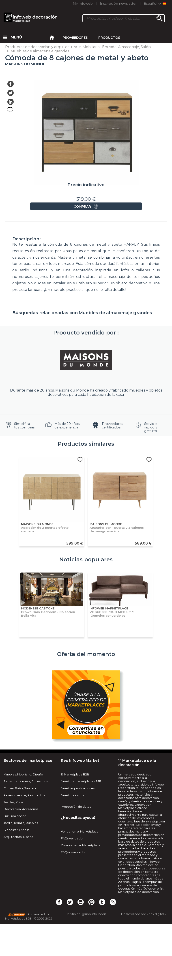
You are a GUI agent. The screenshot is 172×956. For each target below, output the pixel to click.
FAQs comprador (73, 852)
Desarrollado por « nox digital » (143, 914)
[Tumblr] (102, 901)
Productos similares (86, 444)
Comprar (82, 206)
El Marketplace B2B (75, 774)
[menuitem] (5, 37)
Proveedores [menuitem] (75, 38)
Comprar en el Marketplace (81, 845)
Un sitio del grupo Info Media (86, 914)
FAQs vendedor (72, 838)
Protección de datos (76, 806)
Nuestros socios (72, 795)
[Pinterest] (91, 901)
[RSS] (112, 901)
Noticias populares (86, 559)
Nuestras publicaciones (78, 788)
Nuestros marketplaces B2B (81, 781)
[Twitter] (69, 901)
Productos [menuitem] (109, 38)
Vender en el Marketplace (80, 831)
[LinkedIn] (80, 901)
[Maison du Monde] (86, 360)
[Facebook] (59, 901)
